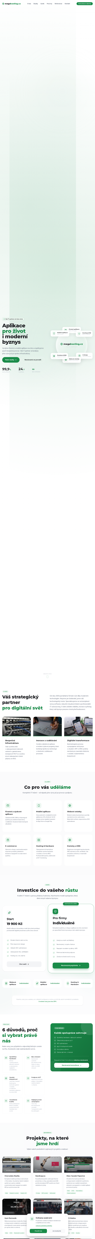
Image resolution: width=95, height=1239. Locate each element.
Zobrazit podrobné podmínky (44, 1225)
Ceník (42, 3)
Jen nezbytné (56, 1231)
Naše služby (9, 360)
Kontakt (67, 3)
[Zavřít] (66, 1216)
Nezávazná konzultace (70, 1065)
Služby (35, 3)
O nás (29, 3)
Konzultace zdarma (84, 3)
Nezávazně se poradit (33, 360)
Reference (58, 3)
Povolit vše (38, 1231)
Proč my (49, 3)
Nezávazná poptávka (69, 965)
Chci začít (22, 964)
